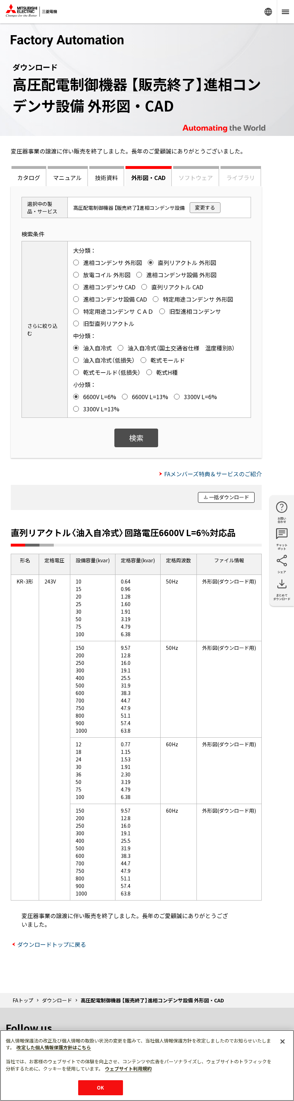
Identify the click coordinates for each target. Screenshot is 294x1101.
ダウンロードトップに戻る (51, 944)
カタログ (28, 177)
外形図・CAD (148, 177)
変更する (205, 207)
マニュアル (67, 177)
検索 (136, 438)
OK (100, 1087)
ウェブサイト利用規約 (128, 1068)
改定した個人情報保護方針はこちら (53, 1047)
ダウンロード (57, 1000)
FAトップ (23, 1000)
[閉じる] (282, 1041)
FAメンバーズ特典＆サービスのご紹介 (213, 473)
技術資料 (106, 177)
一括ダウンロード (229, 497)
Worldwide (268, 11)
